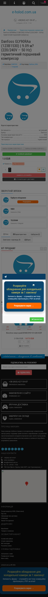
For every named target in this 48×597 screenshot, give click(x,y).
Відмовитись (37, 319)
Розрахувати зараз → (24, 305)
